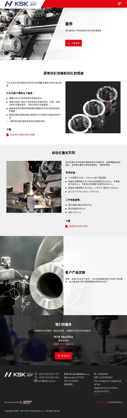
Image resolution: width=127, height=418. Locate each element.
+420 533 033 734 (48, 377)
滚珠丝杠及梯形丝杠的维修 (22, 134)
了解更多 (75, 43)
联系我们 (65, 355)
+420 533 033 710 (48, 374)
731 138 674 (67, 344)
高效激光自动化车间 (78, 226)
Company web (102, 402)
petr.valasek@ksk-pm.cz (63, 347)
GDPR (97, 394)
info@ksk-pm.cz (46, 381)
